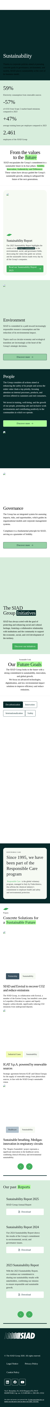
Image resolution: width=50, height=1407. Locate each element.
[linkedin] (7, 1382)
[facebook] (15, 1382)
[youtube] (22, 1382)
